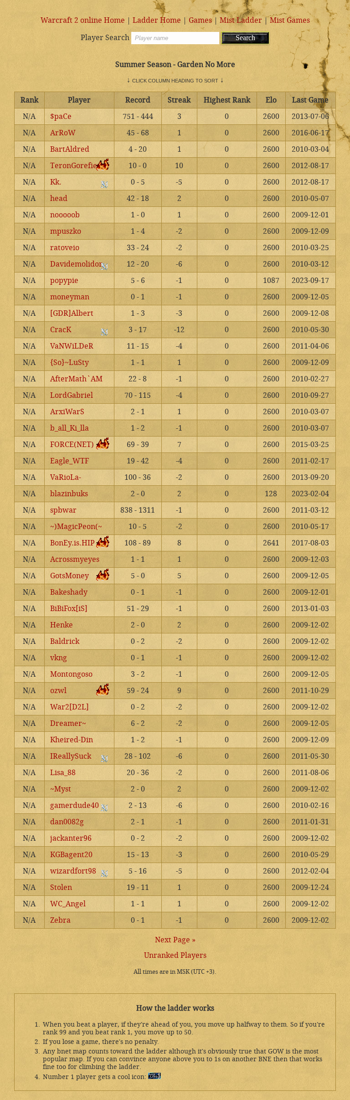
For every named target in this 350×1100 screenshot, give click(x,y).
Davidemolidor (76, 264)
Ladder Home (157, 20)
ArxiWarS (67, 411)
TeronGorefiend (78, 165)
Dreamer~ (68, 723)
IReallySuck (70, 756)
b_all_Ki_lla (69, 428)
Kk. (56, 182)
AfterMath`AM (76, 379)
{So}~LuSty (69, 362)
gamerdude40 (74, 805)
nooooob (65, 215)
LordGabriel (71, 395)
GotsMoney (69, 575)
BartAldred (69, 149)
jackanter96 (71, 838)
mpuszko (65, 231)
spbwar (63, 510)
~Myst (60, 789)
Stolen (61, 887)
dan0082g (67, 821)
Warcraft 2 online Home (83, 20)
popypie (64, 280)
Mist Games (290, 20)
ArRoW (63, 133)
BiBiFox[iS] (69, 608)
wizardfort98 (73, 871)
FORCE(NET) (72, 444)
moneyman (69, 297)
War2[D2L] (69, 707)
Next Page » (175, 940)
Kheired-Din (71, 739)
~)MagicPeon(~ (76, 526)
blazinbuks (69, 493)
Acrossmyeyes (74, 559)
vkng (58, 657)
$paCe (61, 116)
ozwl (58, 690)
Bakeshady (69, 592)
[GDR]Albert (71, 313)
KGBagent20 (71, 854)
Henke (61, 625)
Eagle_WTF (69, 461)
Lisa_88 (63, 772)
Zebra (60, 920)
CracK (60, 329)
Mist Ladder (241, 20)
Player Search (105, 37)
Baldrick (64, 641)
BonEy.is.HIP (72, 543)
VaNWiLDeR (71, 346)
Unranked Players (175, 955)
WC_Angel (68, 904)
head (58, 198)
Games (200, 20)
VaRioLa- (65, 477)
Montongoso (71, 674)
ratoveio (64, 247)
